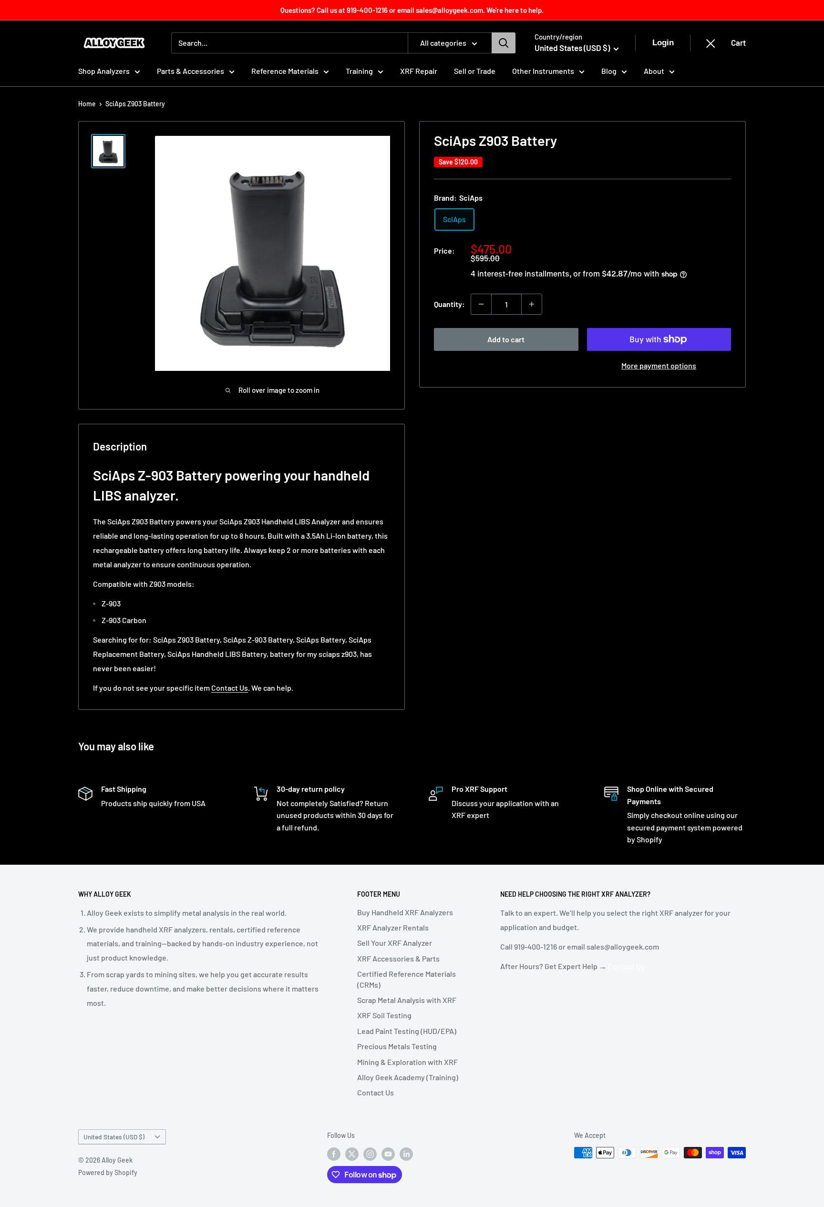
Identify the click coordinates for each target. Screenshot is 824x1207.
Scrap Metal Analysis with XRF (406, 999)
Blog (609, 70)
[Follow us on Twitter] (352, 1153)
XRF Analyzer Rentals (393, 927)
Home (87, 104)
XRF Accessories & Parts (398, 958)
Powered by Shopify (107, 1172)
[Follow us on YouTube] (388, 1153)
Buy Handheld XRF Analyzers (405, 912)
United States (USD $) (113, 1137)
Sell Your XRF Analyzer (394, 942)
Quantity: (449, 303)
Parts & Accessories (190, 70)
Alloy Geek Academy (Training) (407, 1077)
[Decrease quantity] (481, 304)
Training (359, 70)
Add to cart (506, 339)
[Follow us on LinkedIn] (406, 1153)
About (654, 70)
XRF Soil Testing (384, 1015)
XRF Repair (418, 70)
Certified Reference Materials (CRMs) (406, 979)
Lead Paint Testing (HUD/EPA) (406, 1030)
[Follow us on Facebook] (333, 1153)
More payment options (658, 365)
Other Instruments (543, 70)
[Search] (503, 42)
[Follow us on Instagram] (370, 1153)
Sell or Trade (474, 70)
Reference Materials (285, 70)
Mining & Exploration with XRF (407, 1061)
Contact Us (229, 687)
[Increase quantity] (532, 304)
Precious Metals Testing (397, 1046)
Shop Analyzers (104, 70)
